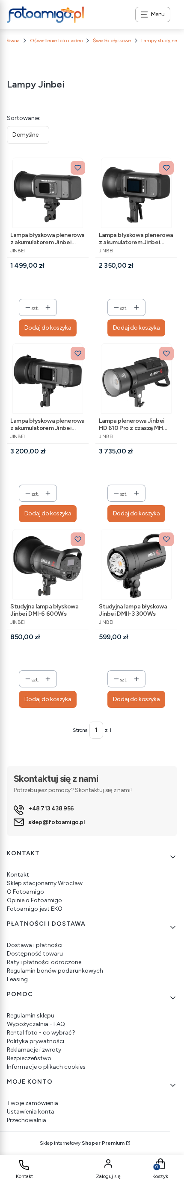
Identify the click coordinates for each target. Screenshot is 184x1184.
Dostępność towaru (35, 953)
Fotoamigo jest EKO (34, 908)
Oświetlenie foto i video (56, 41)
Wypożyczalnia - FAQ (36, 1024)
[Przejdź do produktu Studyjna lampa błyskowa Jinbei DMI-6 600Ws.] (47, 564)
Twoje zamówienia (32, 1103)
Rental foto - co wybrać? (41, 1032)
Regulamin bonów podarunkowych (55, 970)
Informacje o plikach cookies (46, 1066)
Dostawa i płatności (34, 945)
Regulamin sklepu (30, 1015)
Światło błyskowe (112, 41)
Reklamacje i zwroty (34, 1049)
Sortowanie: (23, 118)
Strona (80, 730)
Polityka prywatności (35, 1041)
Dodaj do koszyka (47, 327)
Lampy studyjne (159, 41)
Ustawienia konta (30, 1111)
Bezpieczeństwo (29, 1058)
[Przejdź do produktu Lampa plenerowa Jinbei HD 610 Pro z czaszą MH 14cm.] (136, 378)
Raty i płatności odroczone (44, 962)
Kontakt (18, 874)
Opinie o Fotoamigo (34, 900)
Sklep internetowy (82, 1143)
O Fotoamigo (25, 891)
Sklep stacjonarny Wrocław (45, 883)
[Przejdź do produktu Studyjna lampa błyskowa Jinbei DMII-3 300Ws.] (136, 564)
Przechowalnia (26, 1120)
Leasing (17, 979)
